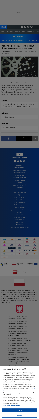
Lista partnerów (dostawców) (11, 405)
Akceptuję (19, 410)
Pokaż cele (19, 415)
